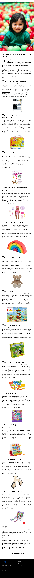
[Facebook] (10, 553)
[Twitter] (14, 553)
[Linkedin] (18, 553)
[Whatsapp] (19, 553)
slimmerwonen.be (3, 572)
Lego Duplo (9, 295)
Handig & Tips (20, 565)
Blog (3, 52)
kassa (17, 427)
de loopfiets (19, 469)
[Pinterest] (16, 553)
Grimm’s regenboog (22, 225)
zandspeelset (21, 369)
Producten (20, 566)
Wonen (19, 568)
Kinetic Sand (15, 396)
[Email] (23, 553)
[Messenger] (12, 553)
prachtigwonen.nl (3, 571)
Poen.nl (12, 566)
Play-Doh (5, 123)
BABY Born (7, 194)
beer (24, 262)
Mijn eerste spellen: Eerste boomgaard (17, 330)
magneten (4, 497)
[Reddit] (21, 553)
